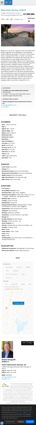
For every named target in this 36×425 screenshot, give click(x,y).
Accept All (30, 421)
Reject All (21, 421)
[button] (1, 423)
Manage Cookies (10, 421)
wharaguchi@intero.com (9, 105)
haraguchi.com (6, 379)
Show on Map (19, 303)
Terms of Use (29, 412)
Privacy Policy (19, 412)
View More (6, 107)
